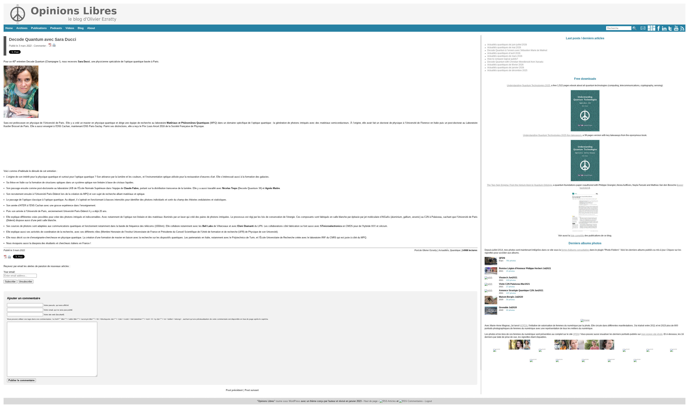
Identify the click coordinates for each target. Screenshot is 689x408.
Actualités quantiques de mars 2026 (504, 56)
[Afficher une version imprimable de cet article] (54, 45)
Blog (81, 28)
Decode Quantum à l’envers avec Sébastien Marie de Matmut (517, 50)
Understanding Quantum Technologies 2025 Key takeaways (552, 135)
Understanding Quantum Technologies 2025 (528, 85)
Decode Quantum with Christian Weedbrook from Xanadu (515, 62)
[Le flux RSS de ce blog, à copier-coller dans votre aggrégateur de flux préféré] (682, 29)
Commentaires (415, 401)
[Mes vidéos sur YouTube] (676, 29)
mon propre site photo (652, 334)
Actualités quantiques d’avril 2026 (503, 53)
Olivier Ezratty (429, 250)
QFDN (576, 334)
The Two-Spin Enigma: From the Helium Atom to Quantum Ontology (519, 185)
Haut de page (371, 401)
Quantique (455, 250)
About (91, 28)
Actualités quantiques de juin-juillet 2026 (507, 45)
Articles (391, 401)
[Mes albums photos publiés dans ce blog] (651, 29)
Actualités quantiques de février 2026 (505, 65)
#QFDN (524, 326)
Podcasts (56, 28)
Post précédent (234, 390)
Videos (69, 28)
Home (9, 28)
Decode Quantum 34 (250, 188)
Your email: (9, 272)
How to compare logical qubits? (502, 59)
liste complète (577, 236)
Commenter (40, 45)
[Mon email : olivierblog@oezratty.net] (643, 29)
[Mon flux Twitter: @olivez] (670, 29)
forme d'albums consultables (575, 250)
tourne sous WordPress (288, 401)
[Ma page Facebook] (658, 29)
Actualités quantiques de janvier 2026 (505, 67)
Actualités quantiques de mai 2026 (504, 47)
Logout (428, 401)
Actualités (444, 250)
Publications (39, 28)
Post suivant (252, 390)
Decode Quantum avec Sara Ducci (42, 39)
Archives (21, 28)
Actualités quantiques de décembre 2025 (507, 70)
